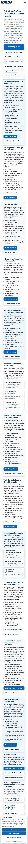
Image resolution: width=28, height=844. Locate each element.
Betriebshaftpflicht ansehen (14, 52)
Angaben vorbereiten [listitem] (11, 71)
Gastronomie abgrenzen (12, 303)
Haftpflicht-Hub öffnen (12, 634)
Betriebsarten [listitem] (18, 66)
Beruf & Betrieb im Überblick (14, 57)
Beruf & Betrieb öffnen (12, 749)
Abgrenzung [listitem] (8, 75)
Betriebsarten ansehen (12, 193)
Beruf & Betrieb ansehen (12, 356)
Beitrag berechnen (10, 136)
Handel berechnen (10, 247)
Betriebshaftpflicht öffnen (13, 141)
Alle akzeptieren (14, 833)
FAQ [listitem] (16, 75)
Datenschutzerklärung (11, 841)
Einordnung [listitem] (8, 66)
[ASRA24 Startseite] (6, 2)
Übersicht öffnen (10, 252)
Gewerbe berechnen (11, 299)
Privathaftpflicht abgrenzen (13, 629)
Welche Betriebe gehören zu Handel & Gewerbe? (14, 799)
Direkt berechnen (10, 197)
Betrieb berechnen (10, 352)
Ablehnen (14, 830)
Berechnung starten (11, 469)
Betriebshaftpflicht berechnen (14, 47)
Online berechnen (10, 526)
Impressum (19, 841)
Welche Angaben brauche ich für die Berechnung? (14, 807)
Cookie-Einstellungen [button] (14, 837)
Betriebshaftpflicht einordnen (14, 473)
